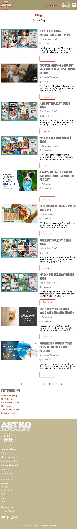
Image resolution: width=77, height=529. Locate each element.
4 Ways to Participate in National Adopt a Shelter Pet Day (57, 176)
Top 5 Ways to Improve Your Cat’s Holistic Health (57, 311)
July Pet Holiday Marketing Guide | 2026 (55, 33)
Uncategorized (8, 413)
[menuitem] (8, 449)
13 (50, 383)
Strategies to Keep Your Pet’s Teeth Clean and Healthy (56, 347)
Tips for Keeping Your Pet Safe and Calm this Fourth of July (57, 69)
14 (56, 383)
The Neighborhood (49, 77)
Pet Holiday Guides (49, 38)
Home (35, 20)
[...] (71, 52)
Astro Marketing (9, 395)
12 (44, 383)
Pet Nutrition (46, 213)
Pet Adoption (46, 183)
